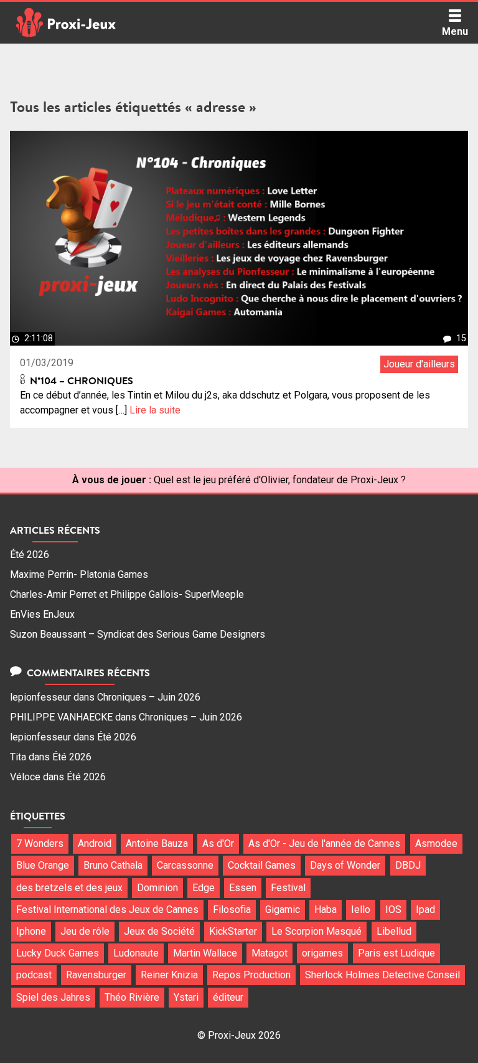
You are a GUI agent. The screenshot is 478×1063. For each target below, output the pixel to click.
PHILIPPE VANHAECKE (61, 717)
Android (94, 843)
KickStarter (233, 931)
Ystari (186, 997)
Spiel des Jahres (53, 997)
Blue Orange (42, 865)
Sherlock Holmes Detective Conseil (382, 975)
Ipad (425, 909)
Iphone (31, 931)
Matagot (269, 953)
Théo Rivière (132, 997)
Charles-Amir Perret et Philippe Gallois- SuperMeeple (127, 594)
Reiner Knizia (169, 975)
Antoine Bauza (157, 843)
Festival (288, 888)
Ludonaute (136, 953)
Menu (455, 31)
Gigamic (282, 909)
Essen (242, 888)
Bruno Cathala (113, 865)
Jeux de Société (159, 931)
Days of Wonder (345, 865)
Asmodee (436, 843)
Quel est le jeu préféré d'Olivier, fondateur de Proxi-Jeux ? (280, 480)
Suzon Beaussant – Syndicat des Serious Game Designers (137, 634)
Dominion (157, 888)
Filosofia (232, 909)
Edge (203, 888)
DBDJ (408, 865)
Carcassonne (185, 865)
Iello (360, 909)
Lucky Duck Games (57, 953)
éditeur (228, 997)
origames (322, 953)
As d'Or (218, 843)
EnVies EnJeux (42, 614)
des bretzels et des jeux (69, 888)
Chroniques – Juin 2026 (148, 697)
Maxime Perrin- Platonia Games (79, 574)
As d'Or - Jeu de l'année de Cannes (324, 843)
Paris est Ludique (396, 953)
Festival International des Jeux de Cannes (107, 909)
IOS (393, 909)
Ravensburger (96, 975)
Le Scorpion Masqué (316, 931)
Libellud (394, 931)
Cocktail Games (262, 865)
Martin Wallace (205, 953)
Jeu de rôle (85, 931)
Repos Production (251, 975)
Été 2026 (29, 554)
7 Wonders (39, 843)
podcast (34, 975)
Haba (325, 909)
